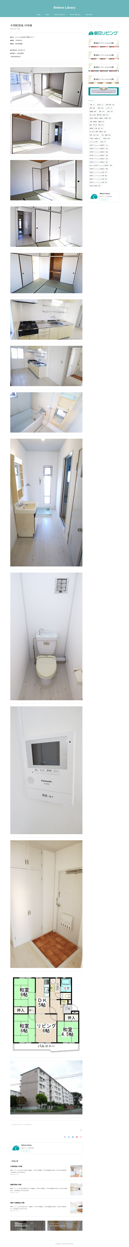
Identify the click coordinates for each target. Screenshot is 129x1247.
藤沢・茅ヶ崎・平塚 (97, 125)
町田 (100, 108)
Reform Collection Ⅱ (59, 14)
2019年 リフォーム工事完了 (99, 152)
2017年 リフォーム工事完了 (99, 158)
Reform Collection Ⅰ (75, 14)
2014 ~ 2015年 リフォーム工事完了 (101, 165)
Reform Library (64, 7)
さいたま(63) (13, 1124)
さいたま (93, 142)
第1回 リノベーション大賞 (98, 182)
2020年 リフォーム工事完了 (99, 148)
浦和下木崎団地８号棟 (17, 1203)
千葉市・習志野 (95, 138)
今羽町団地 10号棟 (16, 1166)
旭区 (102, 111)
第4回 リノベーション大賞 (98, 172)
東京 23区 (110, 104)
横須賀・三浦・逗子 (96, 128)
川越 (103, 142)
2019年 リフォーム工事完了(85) (24, 1124)
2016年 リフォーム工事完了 (99, 162)
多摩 (92, 108)
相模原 (93, 111)
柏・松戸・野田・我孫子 (98, 131)
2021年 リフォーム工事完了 (99, 145)
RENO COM (89, 14)
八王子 (109, 108)
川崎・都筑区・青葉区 (97, 121)
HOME (39, 14)
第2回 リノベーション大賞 (98, 179)
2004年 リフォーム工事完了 (99, 169)
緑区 (110, 111)
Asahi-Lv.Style (95, 185)
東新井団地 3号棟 (15, 1184)
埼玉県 (106, 138)
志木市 (100, 104)
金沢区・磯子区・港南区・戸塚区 (100, 118)
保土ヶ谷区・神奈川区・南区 (99, 115)
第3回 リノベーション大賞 (98, 175)
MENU (47, 14)
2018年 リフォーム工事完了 (99, 155)
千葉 (92, 104)
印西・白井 (94, 135)
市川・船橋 (106, 135)
